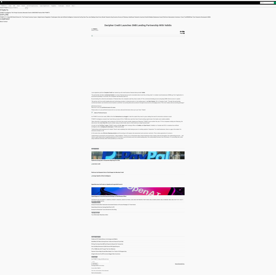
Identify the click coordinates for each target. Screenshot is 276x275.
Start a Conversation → (96, 272)
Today (10, 5)
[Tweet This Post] (181, 31)
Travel (182, 17)
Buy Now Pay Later (86, 17)
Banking (93, 17)
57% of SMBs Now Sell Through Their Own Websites (103, 249)
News (135, 199)
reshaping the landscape (107, 127)
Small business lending (155, 199)
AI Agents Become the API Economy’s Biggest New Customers (105, 254)
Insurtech (142, 17)
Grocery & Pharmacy (123, 17)
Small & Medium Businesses (152, 17)
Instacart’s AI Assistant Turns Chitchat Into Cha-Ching (104, 209)
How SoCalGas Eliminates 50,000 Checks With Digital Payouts (105, 246)
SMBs (170, 199)
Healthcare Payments (134, 17)
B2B (14, 5)
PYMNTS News (146, 199)
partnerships (139, 199)
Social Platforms (163, 17)
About (272, 0)
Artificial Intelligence (68, 17)
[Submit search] (27, 8)
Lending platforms (125, 199)
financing (119, 199)
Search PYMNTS (4, 7)
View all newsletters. (180, 263)
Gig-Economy (114, 17)
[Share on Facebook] (180, 31)
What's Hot (176, 199)
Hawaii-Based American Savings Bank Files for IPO (102, 207)
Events (22, 0)
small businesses (164, 199)
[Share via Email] (184, 31)
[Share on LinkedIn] (182, 31)
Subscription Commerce (174, 17)
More (73, 5)
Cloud (96, 17)
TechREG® (187, 17)
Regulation (53, 5)
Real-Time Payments (195, 17)
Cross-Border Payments (105, 17)
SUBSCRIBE (26, 0)
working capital (100, 201)
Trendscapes (61, 5)
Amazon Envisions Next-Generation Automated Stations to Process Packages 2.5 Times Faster (113, 204)
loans (132, 199)
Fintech (23, 5)
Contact (274, 0)
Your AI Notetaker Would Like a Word (99, 214)
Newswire (19, 0)
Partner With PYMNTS (32, 0)
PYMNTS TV (3, 5)
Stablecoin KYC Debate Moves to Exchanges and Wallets (104, 239)
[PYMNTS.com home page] (5, 2)
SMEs (172, 199)
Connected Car (77, 17)
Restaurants (204, 17)
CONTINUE (94, 263)
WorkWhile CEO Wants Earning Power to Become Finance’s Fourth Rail (107, 241)
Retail (18, 5)
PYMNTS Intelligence (4, 0)
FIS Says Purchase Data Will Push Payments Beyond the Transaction (107, 244)
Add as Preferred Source (100, 112)
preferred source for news (108, 107)
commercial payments (111, 199)
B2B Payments (102, 199)
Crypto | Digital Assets (44, 5)
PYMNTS (95, 29)
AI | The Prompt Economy (32, 5)
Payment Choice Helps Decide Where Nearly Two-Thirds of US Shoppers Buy (108, 251)
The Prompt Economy (12, 0)
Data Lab (68, 5)
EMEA (209, 17)
